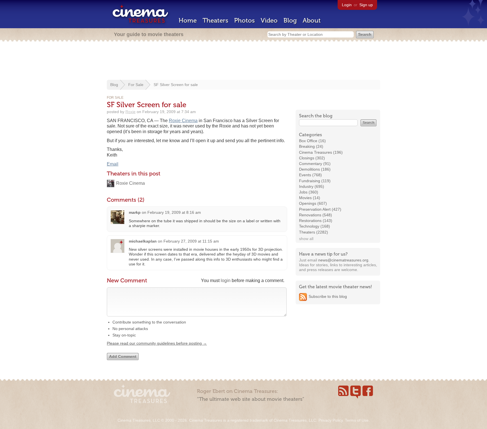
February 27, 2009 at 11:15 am (191, 241)
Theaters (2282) (313, 232)
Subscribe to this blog (328, 296)
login (226, 280)
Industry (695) (311, 186)
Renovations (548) (315, 215)
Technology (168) (314, 226)
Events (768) (310, 175)
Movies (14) (309, 197)
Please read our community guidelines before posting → (157, 343)
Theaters (215, 20)
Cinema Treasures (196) (321, 152)
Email (112, 164)
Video (269, 20)
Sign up (366, 5)
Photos (244, 20)
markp (135, 212)
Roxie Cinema (183, 120)
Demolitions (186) (315, 169)
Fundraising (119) (315, 181)
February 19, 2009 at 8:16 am (174, 212)
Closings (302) (312, 158)
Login (347, 5)
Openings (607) (313, 203)
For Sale (135, 84)
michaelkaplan (143, 241)
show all (306, 238)
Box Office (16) (312, 140)
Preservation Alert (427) (320, 209)
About (312, 20)
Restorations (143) (315, 220)
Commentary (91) (315, 163)
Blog (290, 20)
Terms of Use (357, 420)
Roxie (130, 111)
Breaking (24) (311, 146)
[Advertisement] (243, 61)
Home (188, 20)
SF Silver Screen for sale (176, 84)
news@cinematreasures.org (343, 260)
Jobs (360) (308, 192)
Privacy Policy (330, 420)
